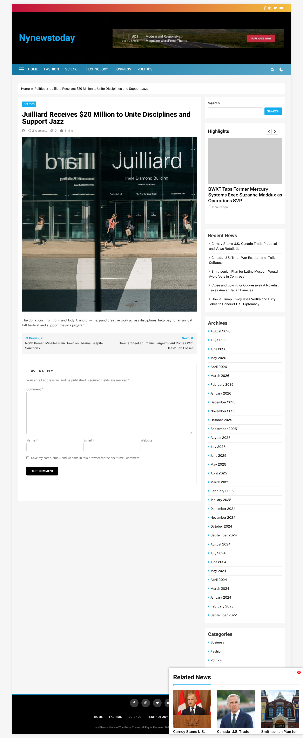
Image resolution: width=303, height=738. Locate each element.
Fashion (51, 69)
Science (72, 69)
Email (88, 440)
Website (147, 440)
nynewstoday (47, 38)
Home (33, 69)
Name (32, 440)
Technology (97, 69)
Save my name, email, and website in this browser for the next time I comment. (85, 458)
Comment (34, 389)
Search (214, 103)
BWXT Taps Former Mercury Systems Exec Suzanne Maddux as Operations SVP (245, 194)
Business (122, 69)
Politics (145, 69)
